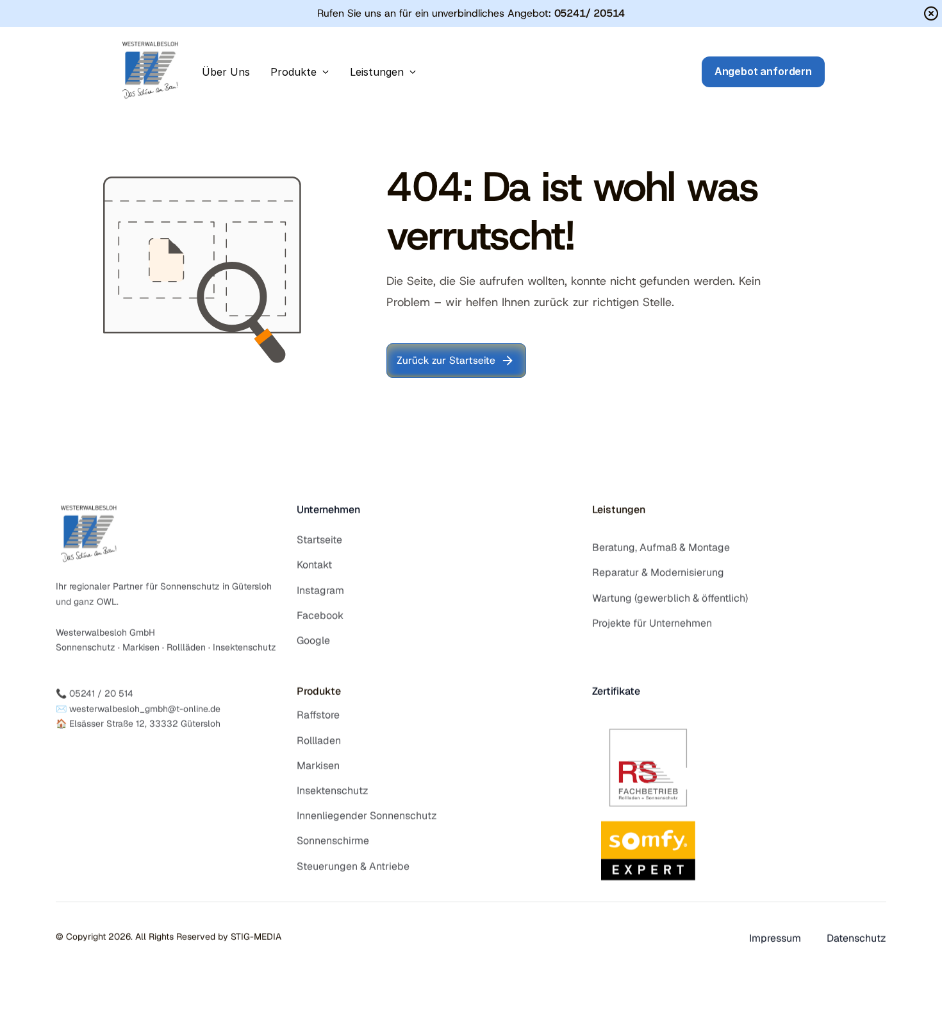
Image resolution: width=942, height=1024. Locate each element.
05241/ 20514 (589, 13)
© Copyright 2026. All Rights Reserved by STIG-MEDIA (168, 937)
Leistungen (618, 509)
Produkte (319, 691)
